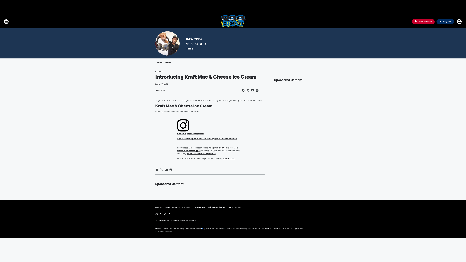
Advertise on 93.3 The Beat (177, 207)
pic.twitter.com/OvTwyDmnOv (201, 153)
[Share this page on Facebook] (243, 90)
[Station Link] (233, 21)
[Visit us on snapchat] (201, 43)
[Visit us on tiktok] (205, 43)
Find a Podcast (234, 207)
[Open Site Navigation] (6, 21)
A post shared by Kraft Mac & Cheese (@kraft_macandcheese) (207, 138)
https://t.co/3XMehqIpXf (188, 150)
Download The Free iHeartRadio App (209, 207)
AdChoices (220, 228)
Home (159, 62)
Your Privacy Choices (193, 228)
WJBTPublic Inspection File (236, 228)
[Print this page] (257, 90)
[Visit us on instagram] (196, 43)
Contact (158, 207)
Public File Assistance (281, 228)
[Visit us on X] (192, 43)
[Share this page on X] (248, 90)
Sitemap (158, 228)
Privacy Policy (179, 228)
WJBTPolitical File (254, 228)
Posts (168, 62)
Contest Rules (167, 228)
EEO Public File (267, 228)
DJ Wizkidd (194, 39)
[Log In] (459, 21)
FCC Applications (297, 228)
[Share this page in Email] (252, 90)
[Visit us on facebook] (187, 43)
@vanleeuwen (220, 148)
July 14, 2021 (229, 158)
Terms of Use (209, 228)
